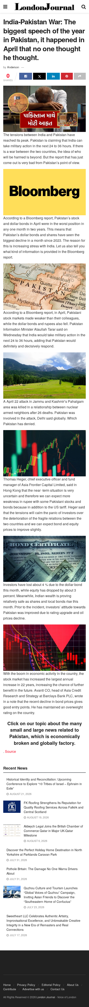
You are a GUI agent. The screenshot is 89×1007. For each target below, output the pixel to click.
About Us (73, 985)
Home (7, 985)
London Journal (46, 997)
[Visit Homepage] (44, 6)
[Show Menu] (5, 6)
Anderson (13, 67)
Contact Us (58, 989)
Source (10, 751)
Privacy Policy (26, 985)
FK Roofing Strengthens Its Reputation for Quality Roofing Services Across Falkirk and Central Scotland (53, 807)
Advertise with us (33, 989)
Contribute (9, 989)
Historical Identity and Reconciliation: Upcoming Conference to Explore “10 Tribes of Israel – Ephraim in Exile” (44, 783)
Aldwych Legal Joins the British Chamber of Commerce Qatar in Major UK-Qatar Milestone (53, 830)
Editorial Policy (51, 985)
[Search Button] (83, 6)
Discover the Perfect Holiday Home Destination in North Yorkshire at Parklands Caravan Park (44, 852)
